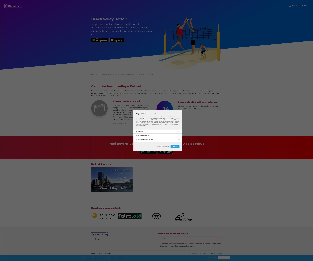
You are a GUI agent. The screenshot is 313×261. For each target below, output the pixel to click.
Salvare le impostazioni (163, 146)
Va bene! (175, 146)
